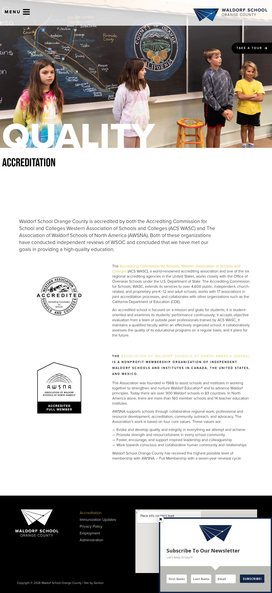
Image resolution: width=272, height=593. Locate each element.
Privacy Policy (91, 526)
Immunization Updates (98, 519)
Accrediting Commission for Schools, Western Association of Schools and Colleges (176, 268)
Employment (90, 533)
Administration (91, 540)
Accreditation (91, 513)
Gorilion (99, 583)
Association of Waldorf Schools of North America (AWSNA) (185, 356)
